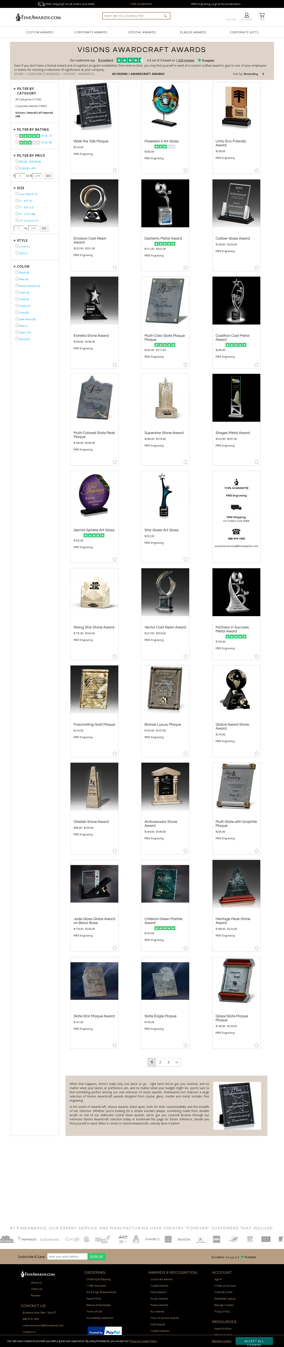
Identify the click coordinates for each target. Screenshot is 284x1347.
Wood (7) (24, 339)
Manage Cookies (221, 1341)
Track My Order (223, 1292)
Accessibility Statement (99, 1318)
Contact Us (29, 1332)
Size (20, 188)
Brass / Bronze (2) (29, 286)
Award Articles (222, 1328)
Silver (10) (25, 332)
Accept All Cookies (254, 1342)
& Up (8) (46, 142)
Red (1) (23, 326)
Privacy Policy (222, 1311)
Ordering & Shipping (98, 1279)
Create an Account (225, 1285)
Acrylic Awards (159, 1298)
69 (114, 74)
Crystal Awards (142, 32)
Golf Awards (158, 1324)
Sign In (218, 1279)
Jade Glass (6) (27, 319)
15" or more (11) (29, 221)
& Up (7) (46, 135)
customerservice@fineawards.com (43, 1325)
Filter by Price (31, 155)
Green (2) (24, 306)
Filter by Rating (33, 129)
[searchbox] (136, 16)
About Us (36, 1282)
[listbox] (254, 74)
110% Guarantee (96, 1285)
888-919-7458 (31, 1319)
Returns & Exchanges (98, 1305)
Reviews (35, 1295)
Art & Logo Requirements (101, 1292)
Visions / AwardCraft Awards (140, 74)
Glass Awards (159, 1292)
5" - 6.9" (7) (25, 201)
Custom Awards (39, 32)
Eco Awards (157, 1311)
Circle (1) (24, 246)
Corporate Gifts (244, 32)
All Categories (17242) (28, 99)
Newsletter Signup (225, 1298)
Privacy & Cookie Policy (143, 1341)
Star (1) (23, 253)
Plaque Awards (193, 32)
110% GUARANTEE (141, 4)
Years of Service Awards (165, 1318)
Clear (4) (24, 292)
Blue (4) (23, 279)
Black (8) (24, 272)
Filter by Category (26, 91)
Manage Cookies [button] (224, 1305)
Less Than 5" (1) (28, 194)
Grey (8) (23, 312)
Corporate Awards (90, 32)
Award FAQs (93, 1298)
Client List (36, 1289)
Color (23, 266)
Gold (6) (24, 299)
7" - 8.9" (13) (26, 207)
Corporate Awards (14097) (31, 106)
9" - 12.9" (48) (27, 214)
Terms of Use (94, 1311)
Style (22, 240)
